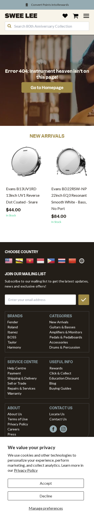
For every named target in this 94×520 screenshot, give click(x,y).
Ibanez (12, 332)
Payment (14, 373)
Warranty (14, 393)
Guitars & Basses (62, 327)
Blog (52, 383)
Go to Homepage (47, 87)
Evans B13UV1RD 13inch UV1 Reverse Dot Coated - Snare (23, 195)
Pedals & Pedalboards (65, 337)
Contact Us (58, 419)
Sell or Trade (16, 383)
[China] (73, 260)
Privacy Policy (26, 470)
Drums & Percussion (64, 347)
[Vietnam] (31, 260)
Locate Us (57, 414)
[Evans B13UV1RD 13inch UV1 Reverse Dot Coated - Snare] (26, 163)
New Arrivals (58, 322)
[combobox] (47, 26)
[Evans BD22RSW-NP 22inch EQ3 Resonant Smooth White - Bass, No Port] (71, 163)
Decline (46, 496)
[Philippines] (52, 260)
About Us (14, 414)
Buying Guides (60, 388)
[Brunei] (20, 260)
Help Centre (16, 368)
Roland (12, 327)
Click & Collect (60, 373)
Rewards (56, 368)
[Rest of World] (83, 260)
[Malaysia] (10, 260)
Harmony (14, 347)
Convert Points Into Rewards (50, 4)
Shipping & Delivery (22, 378)
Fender (12, 322)
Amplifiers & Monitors (65, 332)
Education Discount (64, 378)
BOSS (11, 337)
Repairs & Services (21, 388)
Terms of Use (17, 419)
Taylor (12, 342)
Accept (46, 483)
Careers (13, 429)
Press (11, 434)
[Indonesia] (42, 260)
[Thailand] (63, 260)
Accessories (58, 342)
